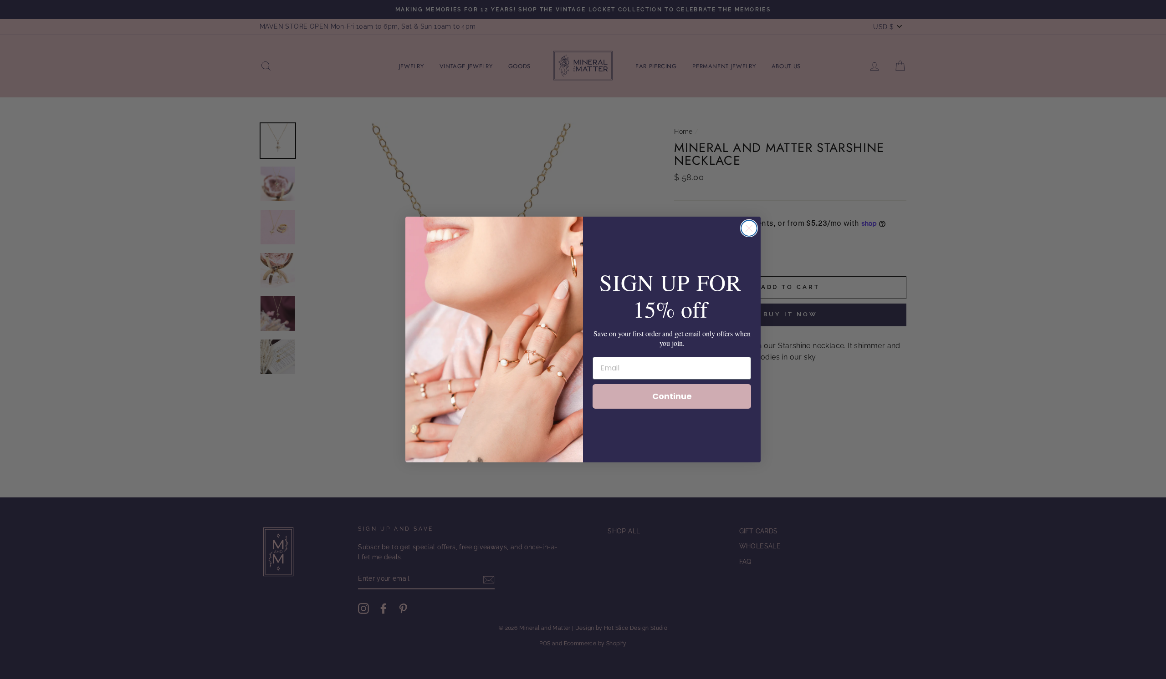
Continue (672, 396)
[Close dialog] (749, 228)
